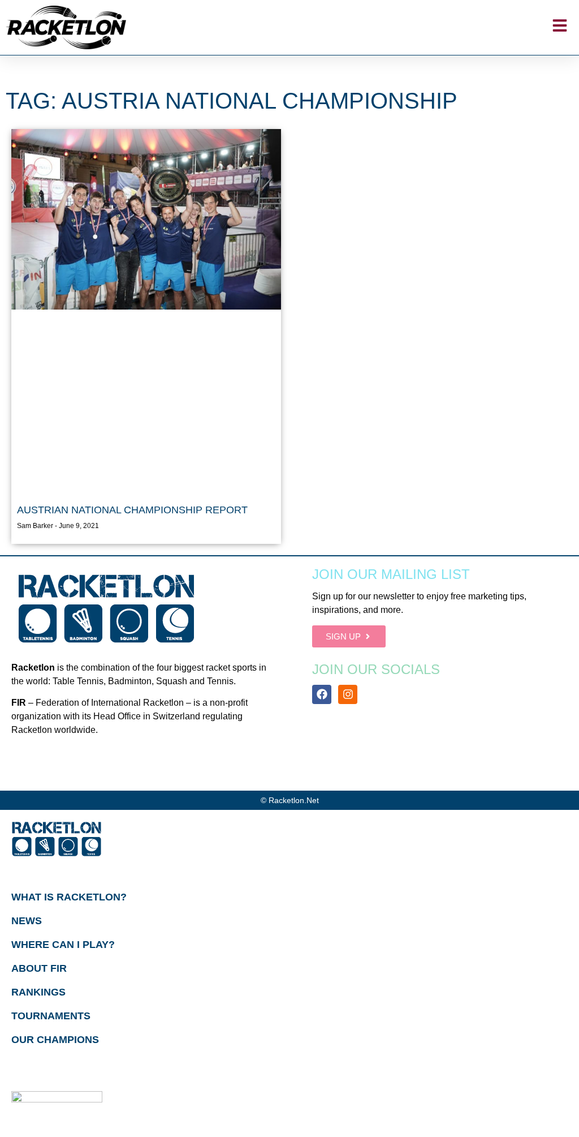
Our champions (55, 1039)
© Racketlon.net (290, 800)
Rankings (38, 992)
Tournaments (50, 1016)
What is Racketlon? (69, 897)
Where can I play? (63, 944)
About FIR (39, 968)
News (26, 920)
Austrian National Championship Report (132, 510)
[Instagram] (347, 694)
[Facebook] (321, 694)
